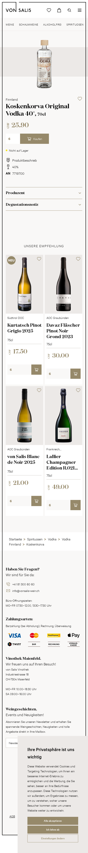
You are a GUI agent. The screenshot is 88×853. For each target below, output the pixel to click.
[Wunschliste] (49, 10)
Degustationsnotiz (22, 205)
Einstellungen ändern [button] (53, 838)
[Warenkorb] (59, 10)
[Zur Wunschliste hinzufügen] (79, 98)
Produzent (15, 193)
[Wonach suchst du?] (69, 10)
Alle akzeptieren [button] (53, 820)
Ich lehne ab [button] (52, 829)
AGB (12, 816)
